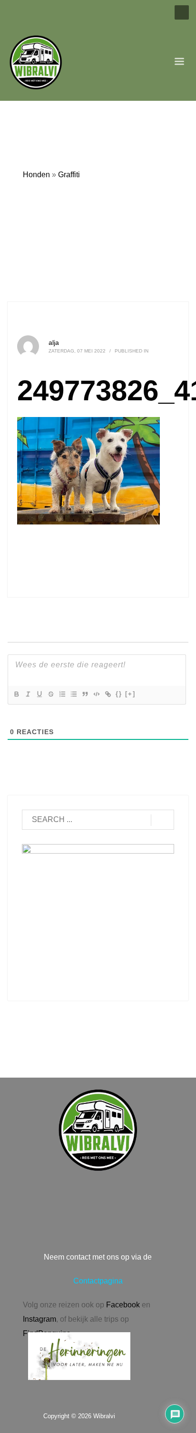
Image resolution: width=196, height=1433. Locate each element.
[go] (162, 820)
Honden (36, 175)
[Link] (107, 694)
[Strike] (50, 694)
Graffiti (69, 175)
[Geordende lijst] (62, 694)
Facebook (123, 1305)
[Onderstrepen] (39, 694)
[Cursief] (27, 694)
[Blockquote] (84, 694)
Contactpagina (98, 1281)
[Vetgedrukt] (16, 694)
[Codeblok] (96, 694)
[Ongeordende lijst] (73, 694)
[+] (130, 693)
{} (119, 693)
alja (54, 342)
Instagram (39, 1319)
